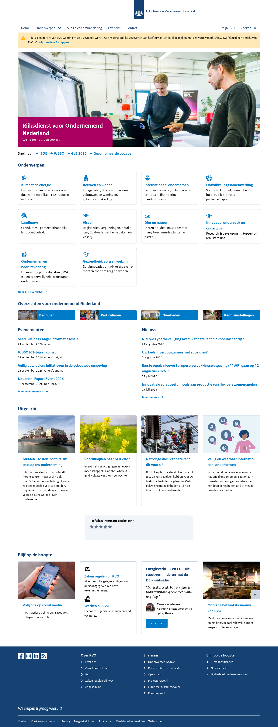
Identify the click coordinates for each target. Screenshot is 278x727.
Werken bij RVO (96, 606)
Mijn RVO (228, 28)
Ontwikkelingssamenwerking (229, 185)
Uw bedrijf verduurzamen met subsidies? (175, 352)
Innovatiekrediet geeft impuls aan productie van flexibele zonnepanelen (199, 384)
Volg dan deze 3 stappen (53, 42)
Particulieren (111, 315)
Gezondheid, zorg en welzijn (105, 261)
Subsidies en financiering (84, 28)
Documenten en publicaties (165, 668)
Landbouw (29, 222)
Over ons (114, 28)
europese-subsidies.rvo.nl (164, 687)
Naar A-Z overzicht (30, 292)
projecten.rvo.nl (158, 680)
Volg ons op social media (42, 605)
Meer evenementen (30, 391)
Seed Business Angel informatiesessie (48, 339)
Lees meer (157, 623)
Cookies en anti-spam (44, 721)
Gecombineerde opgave (112, 153)
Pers (88, 674)
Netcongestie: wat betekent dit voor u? (168, 462)
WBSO (59, 153)
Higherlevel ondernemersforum (230, 674)
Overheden (171, 315)
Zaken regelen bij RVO (101, 576)
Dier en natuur (156, 222)
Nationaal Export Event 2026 (41, 379)
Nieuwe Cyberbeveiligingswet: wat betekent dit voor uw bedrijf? (193, 339)
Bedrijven (46, 315)
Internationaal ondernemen (166, 185)
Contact (132, 28)
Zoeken (246, 28)
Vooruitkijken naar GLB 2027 (107, 459)
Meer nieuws (150, 397)
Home (25, 28)
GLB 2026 (79, 153)
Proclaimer (106, 721)
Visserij (89, 222)
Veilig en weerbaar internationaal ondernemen (231, 462)
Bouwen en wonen (98, 185)
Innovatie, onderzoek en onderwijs (225, 225)
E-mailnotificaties (222, 662)
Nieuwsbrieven (220, 668)
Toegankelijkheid (85, 721)
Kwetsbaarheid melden (130, 721)
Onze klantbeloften (97, 668)
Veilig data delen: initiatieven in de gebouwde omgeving (62, 365)
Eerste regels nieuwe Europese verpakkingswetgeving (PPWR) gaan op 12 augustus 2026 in (200, 368)
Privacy (65, 721)
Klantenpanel (156, 693)
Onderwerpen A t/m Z (161, 662)
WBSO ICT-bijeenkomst (37, 352)
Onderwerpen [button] (45, 28)
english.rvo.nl (93, 687)
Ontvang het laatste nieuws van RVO (230, 608)
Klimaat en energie (36, 185)
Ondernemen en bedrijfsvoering (34, 264)
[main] (139, 339)
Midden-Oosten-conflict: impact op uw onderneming (46, 462)
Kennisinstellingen (239, 315)
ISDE (43, 153)
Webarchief (155, 721)
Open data (154, 674)
